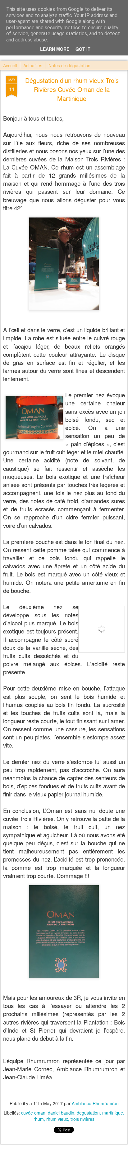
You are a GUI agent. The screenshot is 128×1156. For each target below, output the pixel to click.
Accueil (10, 65)
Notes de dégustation (69, 65)
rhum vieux (57, 1119)
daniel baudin (61, 1113)
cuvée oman (33, 1113)
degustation (88, 1113)
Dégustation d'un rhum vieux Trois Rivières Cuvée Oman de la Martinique (72, 89)
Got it (82, 49)
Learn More (54, 49)
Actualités (32, 65)
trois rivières (82, 1119)
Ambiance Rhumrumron (95, 1103)
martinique (112, 1113)
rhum (39, 1119)
